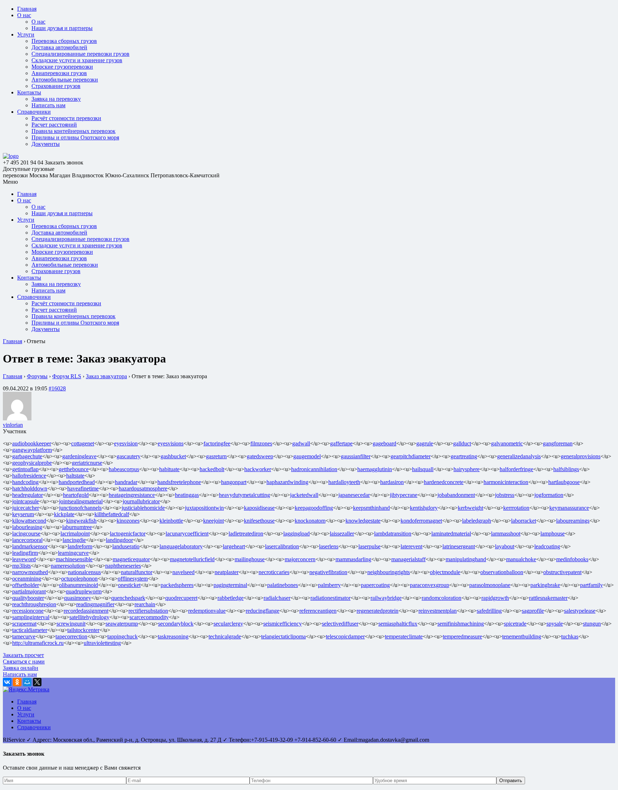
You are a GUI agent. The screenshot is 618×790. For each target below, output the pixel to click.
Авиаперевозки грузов (59, 73)
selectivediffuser (340, 624)
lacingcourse (26, 533)
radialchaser (277, 598)
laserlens (328, 546)
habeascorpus (124, 469)
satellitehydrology (89, 617)
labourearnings (572, 521)
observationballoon (501, 572)
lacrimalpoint (75, 533)
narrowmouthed (30, 572)
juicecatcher (25, 508)
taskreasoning (173, 636)
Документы (45, 144)
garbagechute (27, 456)
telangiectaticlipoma (283, 636)
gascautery (129, 456)
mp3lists (21, 566)
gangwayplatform (32, 450)
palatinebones (282, 585)
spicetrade (515, 624)
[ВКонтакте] (7, 682)
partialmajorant (29, 591)
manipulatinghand (466, 559)
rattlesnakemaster (548, 598)
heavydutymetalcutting (244, 495)
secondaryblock (175, 624)
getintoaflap (25, 469)
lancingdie (74, 540)
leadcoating (547, 546)
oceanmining (26, 579)
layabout (504, 546)
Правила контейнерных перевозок (73, 131)
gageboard (384, 443)
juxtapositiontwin (204, 508)
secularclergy (228, 624)
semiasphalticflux (397, 624)
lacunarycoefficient (187, 533)
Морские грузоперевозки (62, 67)
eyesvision (126, 443)
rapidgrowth (495, 598)
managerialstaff (408, 559)
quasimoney (77, 598)
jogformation (548, 495)
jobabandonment (456, 495)
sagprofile (533, 611)
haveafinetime (83, 488)
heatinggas (187, 495)
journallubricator (141, 501)
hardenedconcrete (444, 482)
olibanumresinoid (78, 585)
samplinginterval (30, 617)
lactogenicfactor (128, 533)
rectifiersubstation (148, 611)
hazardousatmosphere (143, 488)
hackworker (257, 469)
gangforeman (558, 443)
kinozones (128, 521)
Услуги (25, 34)
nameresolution (68, 566)
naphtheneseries (123, 566)
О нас (24, 15)
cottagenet (82, 443)
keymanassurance (569, 508)
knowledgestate (363, 521)
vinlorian (13, 425)
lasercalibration (282, 546)
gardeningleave (79, 456)
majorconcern (300, 559)
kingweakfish (81, 521)
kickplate (64, 514)
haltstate (75, 476)
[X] (37, 682)
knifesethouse (259, 521)
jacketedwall (304, 495)
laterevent (411, 546)
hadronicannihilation (314, 469)
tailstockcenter (83, 630)
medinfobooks (572, 559)
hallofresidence (29, 476)
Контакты (29, 92)
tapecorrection (71, 636)
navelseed (183, 572)
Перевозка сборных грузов (64, 41)
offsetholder (25, 585)
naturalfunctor (136, 572)
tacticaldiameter (29, 630)
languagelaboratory (181, 546)
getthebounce (74, 469)
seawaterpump (122, 624)
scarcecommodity (149, 617)
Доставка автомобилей (59, 47)
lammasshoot (505, 533)
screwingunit (71, 624)
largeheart (234, 546)
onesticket (129, 585)
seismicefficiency (282, 624)
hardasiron (392, 482)
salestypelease (579, 611)
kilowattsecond (29, 521)
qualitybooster (28, 598)
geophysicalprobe (32, 463)
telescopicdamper (345, 636)
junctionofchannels (80, 508)
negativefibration (328, 572)
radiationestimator (330, 598)
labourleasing (27, 527)
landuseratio (125, 546)
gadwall (301, 443)
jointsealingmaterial (81, 501)
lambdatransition (392, 533)
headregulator (27, 495)
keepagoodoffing (314, 508)
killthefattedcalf (111, 514)
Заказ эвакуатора (106, 376)
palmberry (329, 585)
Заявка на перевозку (56, 99)
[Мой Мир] (27, 682)
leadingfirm (25, 553)
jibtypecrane (403, 495)
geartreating (464, 456)
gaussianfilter (356, 456)
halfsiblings (566, 469)
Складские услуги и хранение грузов (76, 60)
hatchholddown (29, 488)
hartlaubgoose (564, 482)
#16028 (57, 388)
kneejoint (213, 521)
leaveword (24, 559)
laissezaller (342, 533)
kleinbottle (171, 521)
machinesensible (74, 559)
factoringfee (216, 443)
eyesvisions (170, 443)
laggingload (296, 533)
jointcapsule (25, 501)
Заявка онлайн (20, 668)
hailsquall (422, 469)
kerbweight (470, 508)
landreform (80, 546)
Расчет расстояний (54, 125)
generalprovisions (580, 456)
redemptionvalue (207, 611)
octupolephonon (79, 579)
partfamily (591, 585)
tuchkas (569, 636)
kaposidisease (259, 508)
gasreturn (216, 456)
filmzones (261, 443)
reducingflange (262, 611)
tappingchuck (122, 636)
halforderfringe (516, 469)
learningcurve (73, 553)
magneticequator (131, 559)
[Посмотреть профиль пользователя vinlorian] (17, 418)
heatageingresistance (132, 495)
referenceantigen (318, 611)
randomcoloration (441, 598)
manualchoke (521, 559)
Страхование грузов (55, 86)
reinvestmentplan (437, 611)
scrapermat (24, 624)
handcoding (25, 482)
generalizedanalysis (519, 456)
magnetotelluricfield (192, 559)
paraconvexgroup (429, 585)
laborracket (523, 521)
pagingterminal (230, 585)
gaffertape (341, 443)
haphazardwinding (287, 482)
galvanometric (507, 443)
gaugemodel (307, 456)
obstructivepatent (562, 572)
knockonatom (310, 521)
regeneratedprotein (377, 611)
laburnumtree (77, 527)
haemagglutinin (374, 469)
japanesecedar (354, 495)
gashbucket (173, 456)
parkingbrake (545, 585)
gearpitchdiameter (411, 456)
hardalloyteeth (344, 482)
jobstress (504, 495)
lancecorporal (27, 540)
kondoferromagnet (421, 521)
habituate (169, 469)
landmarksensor (30, 546)
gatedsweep (260, 456)
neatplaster (227, 572)
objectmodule (445, 572)
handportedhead (77, 482)
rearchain (144, 604)
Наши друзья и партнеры (62, 28)
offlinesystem (133, 579)
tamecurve (23, 636)
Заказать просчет (23, 655)
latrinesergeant (458, 546)
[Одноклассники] (17, 682)
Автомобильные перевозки (64, 79)
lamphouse (552, 533)
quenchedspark (128, 598)
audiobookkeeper (31, 443)
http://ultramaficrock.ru (38, 643)
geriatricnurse (87, 463)
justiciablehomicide (143, 508)
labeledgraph (476, 521)
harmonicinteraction (506, 482)
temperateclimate (404, 636)
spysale (554, 624)
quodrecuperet (181, 598)
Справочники (34, 112)
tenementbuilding (521, 636)
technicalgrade (225, 636)
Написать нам (48, 105)
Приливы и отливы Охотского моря (75, 137)
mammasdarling (353, 559)
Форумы (37, 376)
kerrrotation (516, 508)
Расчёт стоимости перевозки (66, 118)
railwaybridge (386, 598)
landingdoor (119, 540)
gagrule (424, 443)
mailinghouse (250, 559)
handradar (126, 482)
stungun (592, 624)
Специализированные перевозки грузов (80, 54)
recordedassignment (86, 611)
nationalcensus (84, 572)
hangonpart (233, 482)
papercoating (375, 585)
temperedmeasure (462, 636)
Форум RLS (66, 376)
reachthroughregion (34, 604)
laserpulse (369, 546)
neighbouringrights (388, 572)
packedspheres (177, 585)
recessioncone (28, 611)
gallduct (462, 443)
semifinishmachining (460, 624)
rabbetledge (230, 598)
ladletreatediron (246, 533)
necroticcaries (274, 572)
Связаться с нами (24, 661)
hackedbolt (212, 469)
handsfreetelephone (179, 482)
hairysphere (466, 469)
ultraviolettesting (102, 643)
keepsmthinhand (371, 508)
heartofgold (76, 495)
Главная (26, 9)
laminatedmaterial (451, 533)
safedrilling (489, 611)
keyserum (23, 514)
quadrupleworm (84, 591)
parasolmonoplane (489, 585)
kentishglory (424, 508)
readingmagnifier (95, 604)
